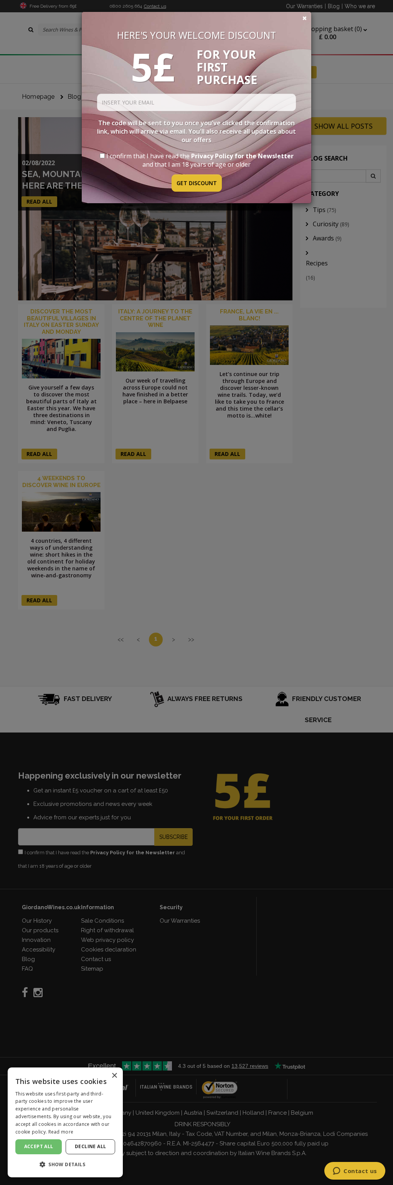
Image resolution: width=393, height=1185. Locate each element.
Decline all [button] (90, 1146)
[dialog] (65, 1122)
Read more (61, 1132)
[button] (65, 1164)
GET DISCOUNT (197, 183)
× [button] (114, 1076)
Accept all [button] (38, 1146)
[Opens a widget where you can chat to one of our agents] (354, 1171)
